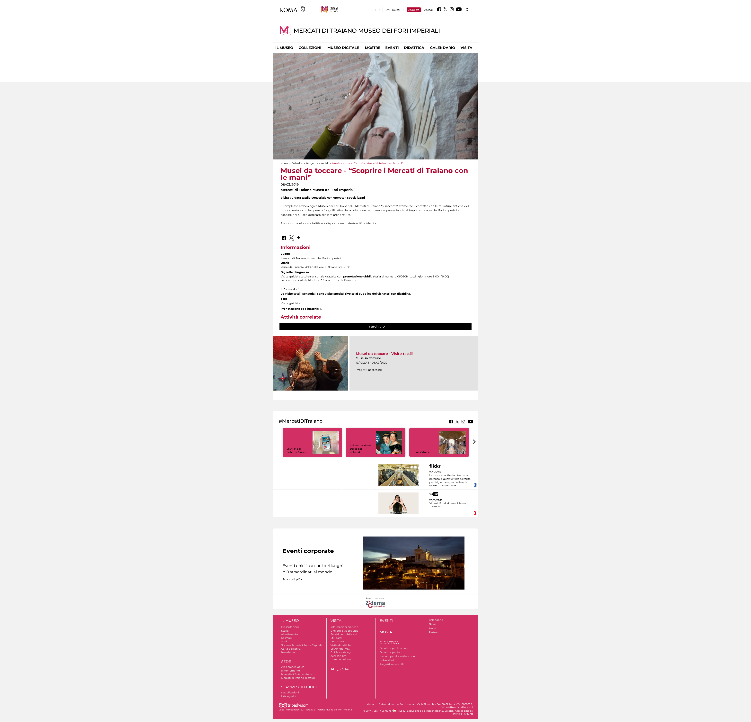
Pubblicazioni (290, 692)
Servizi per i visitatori (344, 634)
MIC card (336, 637)
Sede (286, 661)
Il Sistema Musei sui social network (360, 449)
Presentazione (290, 626)
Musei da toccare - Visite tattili (384, 353)
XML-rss (468, 713)
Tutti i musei (392, 9)
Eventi (392, 48)
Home (284, 163)
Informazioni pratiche (344, 626)
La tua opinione (341, 659)
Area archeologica (292, 666)
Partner (433, 632)
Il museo (284, 48)
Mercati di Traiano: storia (296, 674)
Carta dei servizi (291, 648)
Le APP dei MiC (340, 648)
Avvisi (432, 628)
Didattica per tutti (391, 652)
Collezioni (310, 48)
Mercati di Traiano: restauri (298, 677)
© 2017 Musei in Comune (377, 710)
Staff (284, 641)
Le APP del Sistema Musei (296, 450)
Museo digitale (343, 48)
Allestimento (289, 634)
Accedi (428, 9)
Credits (449, 710)
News (432, 624)
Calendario (442, 48)
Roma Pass (337, 641)
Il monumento (290, 670)
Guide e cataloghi (342, 652)
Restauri (286, 637)
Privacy (401, 710)
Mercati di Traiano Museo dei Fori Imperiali (367, 30)
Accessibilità (338, 655)
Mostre (372, 48)
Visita (466, 48)
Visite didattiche (341, 645)
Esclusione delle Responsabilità (425, 710)
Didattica (414, 48)
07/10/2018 (450, 479)
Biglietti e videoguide (344, 630)
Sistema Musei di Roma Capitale (301, 645)
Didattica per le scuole (394, 648)
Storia (285, 630)
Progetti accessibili (317, 163)
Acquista (413, 9)
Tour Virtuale (421, 452)
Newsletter (288, 652)
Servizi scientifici (299, 687)
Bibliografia (288, 696)
